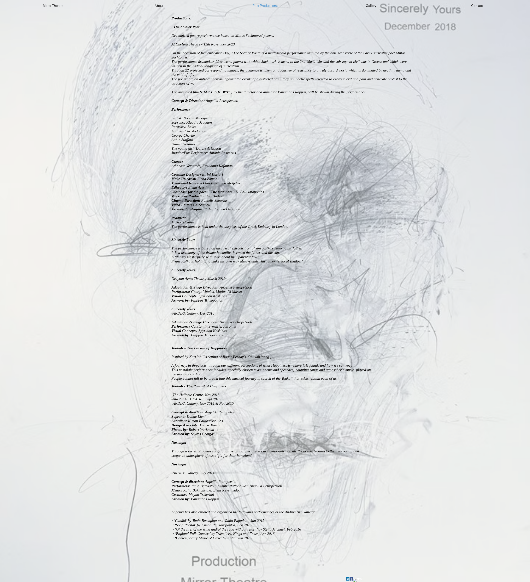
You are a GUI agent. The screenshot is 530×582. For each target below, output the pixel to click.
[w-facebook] (355, 580)
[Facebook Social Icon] (351, 579)
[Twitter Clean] (358, 579)
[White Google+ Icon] (362, 579)
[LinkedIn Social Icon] (347, 579)
